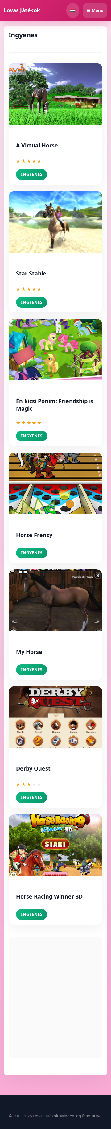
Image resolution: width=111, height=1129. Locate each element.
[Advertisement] (55, 997)
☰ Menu (95, 10)
